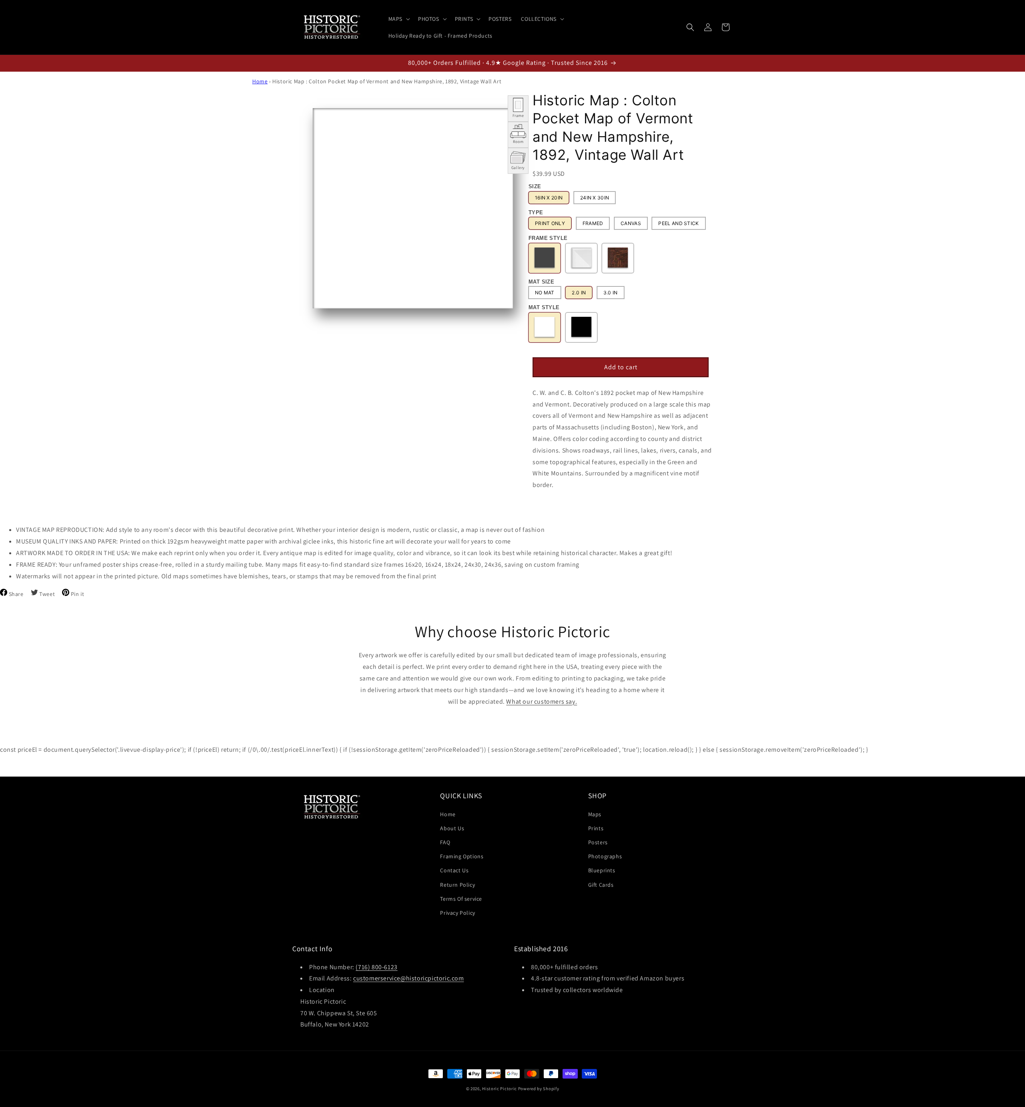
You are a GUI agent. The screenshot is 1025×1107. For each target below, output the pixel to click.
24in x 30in (594, 198)
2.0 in (579, 293)
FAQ (445, 842)
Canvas (631, 223)
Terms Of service (461, 898)
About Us (452, 828)
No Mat (545, 293)
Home (259, 81)
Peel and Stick (678, 223)
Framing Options (461, 856)
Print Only (550, 223)
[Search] (690, 27)
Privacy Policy (457, 912)
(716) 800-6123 (376, 966)
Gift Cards (601, 884)
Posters (598, 842)
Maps (594, 813)
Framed (593, 223)
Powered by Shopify (538, 1088)
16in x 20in (549, 198)
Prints (596, 828)
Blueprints (601, 870)
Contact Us (454, 870)
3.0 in (610, 293)
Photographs (605, 856)
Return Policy (457, 884)
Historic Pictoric (499, 1088)
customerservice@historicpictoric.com (408, 978)
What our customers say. (541, 701)
